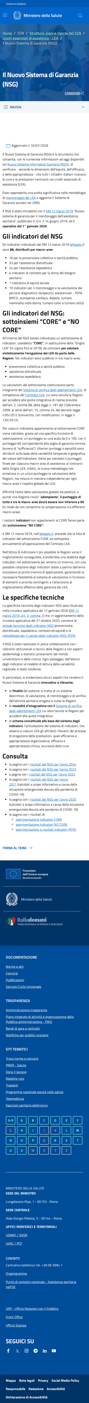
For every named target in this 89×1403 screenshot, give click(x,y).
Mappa (11, 1380)
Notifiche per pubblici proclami (27, 1035)
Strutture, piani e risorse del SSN (55, 33)
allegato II (46, 533)
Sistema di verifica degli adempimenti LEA (52, 389)
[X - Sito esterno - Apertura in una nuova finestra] (17, 1350)
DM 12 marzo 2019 (59, 211)
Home (7, 33)
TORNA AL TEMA (14, 847)
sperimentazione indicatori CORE (39, 819)
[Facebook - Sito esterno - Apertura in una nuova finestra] (8, 1350)
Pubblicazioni (15, 979)
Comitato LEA (34, 394)
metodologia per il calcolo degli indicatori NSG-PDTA (38, 635)
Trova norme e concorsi (22, 1058)
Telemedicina (15, 1098)
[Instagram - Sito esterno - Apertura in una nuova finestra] (26, 1350)
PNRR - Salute (16, 1065)
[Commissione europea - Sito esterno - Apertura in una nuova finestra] (27, 874)
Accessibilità (56, 1388)
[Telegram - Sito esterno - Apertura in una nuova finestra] (35, 1350)
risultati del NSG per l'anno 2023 (53, 769)
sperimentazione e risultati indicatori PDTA (46, 829)
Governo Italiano (16, 3)
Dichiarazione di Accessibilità (26, 1397)
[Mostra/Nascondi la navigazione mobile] (4, 15)
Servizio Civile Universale (23, 986)
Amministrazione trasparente (26, 1010)
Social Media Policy (65, 1380)
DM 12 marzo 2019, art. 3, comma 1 (40, 613)
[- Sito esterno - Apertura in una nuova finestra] (53, 1350)
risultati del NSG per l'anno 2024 (53, 764)
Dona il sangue (16, 1071)
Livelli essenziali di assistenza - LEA (30, 38)
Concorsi (12, 973)
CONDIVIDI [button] (72, 93)
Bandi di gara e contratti (23, 1028)
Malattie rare (15, 1078)
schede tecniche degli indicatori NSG (28, 625)
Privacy (43, 1380)
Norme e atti (15, 966)
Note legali (27, 1380)
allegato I (77, 244)
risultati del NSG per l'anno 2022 (52, 774)
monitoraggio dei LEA (21, 197)
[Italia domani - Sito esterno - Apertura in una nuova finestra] (37, 921)
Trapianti (12, 1085)
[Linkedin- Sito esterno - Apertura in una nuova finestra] (44, 1350)
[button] (80, 15)
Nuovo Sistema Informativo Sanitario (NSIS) (38, 164)
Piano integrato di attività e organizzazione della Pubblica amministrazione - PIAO (40, 1019)
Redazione (36, 1388)
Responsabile (15, 1388)
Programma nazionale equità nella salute (34, 1091)
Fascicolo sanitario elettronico (27, 1105)
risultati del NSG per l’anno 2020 (53, 799)
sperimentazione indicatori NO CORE (41, 824)
